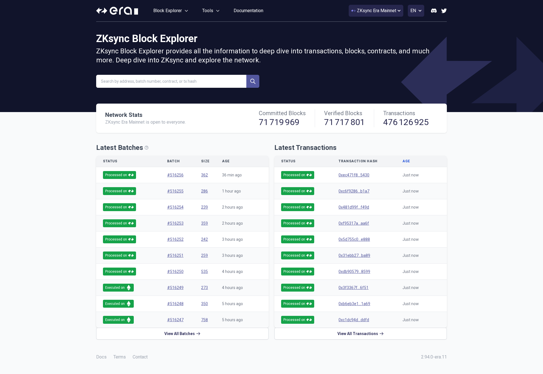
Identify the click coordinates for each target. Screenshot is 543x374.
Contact (140, 357)
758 (204, 320)
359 (204, 223)
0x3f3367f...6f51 (354, 287)
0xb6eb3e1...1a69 (354, 303)
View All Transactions (357, 333)
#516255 (175, 191)
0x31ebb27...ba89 (354, 255)
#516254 (175, 207)
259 (204, 255)
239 (204, 207)
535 (204, 271)
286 (204, 191)
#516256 (175, 175)
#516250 (175, 271)
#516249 (175, 287)
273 (204, 287)
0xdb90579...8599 (354, 271)
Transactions (399, 113)
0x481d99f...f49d (354, 207)
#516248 (175, 303)
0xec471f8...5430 (354, 175)
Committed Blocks (282, 113)
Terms (119, 357)
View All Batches (179, 333)
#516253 (175, 223)
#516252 (175, 239)
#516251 (175, 255)
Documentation (248, 10)
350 (204, 303)
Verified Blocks (343, 113)
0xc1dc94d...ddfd (354, 320)
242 (204, 239)
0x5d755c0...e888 (354, 239)
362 (204, 175)
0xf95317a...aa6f (354, 223)
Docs (101, 357)
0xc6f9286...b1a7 (354, 191)
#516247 (175, 320)
